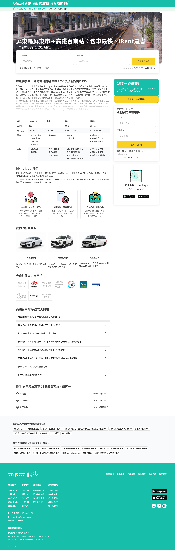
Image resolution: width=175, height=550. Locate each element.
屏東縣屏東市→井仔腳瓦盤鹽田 (26, 428)
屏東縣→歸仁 (70, 428)
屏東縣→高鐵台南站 (22, 448)
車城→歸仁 (55, 433)
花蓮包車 (25, 494)
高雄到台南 (53, 490)
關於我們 (163, 474)
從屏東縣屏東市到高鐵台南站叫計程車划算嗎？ (38, 333)
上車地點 (24, 55)
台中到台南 (53, 505)
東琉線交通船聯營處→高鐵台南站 (45, 448)
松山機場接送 (38, 494)
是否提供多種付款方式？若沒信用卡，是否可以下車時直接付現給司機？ (48, 358)
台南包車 (41, 9)
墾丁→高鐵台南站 (89, 448)
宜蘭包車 (25, 490)
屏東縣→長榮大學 (142, 428)
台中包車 (25, 498)
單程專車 (120, 474)
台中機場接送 (38, 498)
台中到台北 (53, 494)
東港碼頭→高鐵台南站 (70, 448)
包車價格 (110, 474)
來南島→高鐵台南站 (22, 453)
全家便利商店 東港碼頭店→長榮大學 (92, 428)
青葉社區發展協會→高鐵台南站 (110, 448)
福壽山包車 (13, 505)
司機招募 (152, 474)
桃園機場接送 (38, 490)
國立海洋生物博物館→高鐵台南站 (45, 453)
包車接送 (22, 9)
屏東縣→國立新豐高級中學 (52, 428)
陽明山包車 (13, 498)
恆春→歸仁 (44, 433)
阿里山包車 (13, 490)
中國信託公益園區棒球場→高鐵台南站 (77, 453)
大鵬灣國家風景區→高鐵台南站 (106, 453)
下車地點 (80, 55)
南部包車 (32, 9)
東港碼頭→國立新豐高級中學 (120, 428)
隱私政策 (11, 521)
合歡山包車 (13, 502)
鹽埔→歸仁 (66, 433)
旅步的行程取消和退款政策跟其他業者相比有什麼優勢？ (42, 350)
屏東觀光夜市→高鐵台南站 (136, 448)
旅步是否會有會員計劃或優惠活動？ (33, 366)
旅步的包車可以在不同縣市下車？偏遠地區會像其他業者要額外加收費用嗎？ (50, 341)
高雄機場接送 (38, 502)
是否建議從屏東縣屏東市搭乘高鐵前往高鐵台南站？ (40, 316)
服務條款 (20, 521)
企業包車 (131, 474)
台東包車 (25, 502)
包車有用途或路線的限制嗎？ (30, 375)
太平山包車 (13, 494)
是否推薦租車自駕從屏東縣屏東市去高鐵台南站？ (39, 325)
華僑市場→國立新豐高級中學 (25, 433)
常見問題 (142, 474)
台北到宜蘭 (53, 498)
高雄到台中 (53, 502)
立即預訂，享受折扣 (136, 99)
